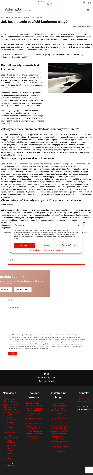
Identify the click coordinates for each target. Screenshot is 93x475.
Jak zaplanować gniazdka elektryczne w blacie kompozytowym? (59, 449)
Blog (9, 456)
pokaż (88, 26)
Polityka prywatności (46, 377)
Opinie (9, 453)
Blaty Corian (10, 420)
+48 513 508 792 (83, 399)
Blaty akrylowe (9, 401)
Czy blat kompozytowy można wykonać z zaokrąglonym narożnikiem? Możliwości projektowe (59, 439)
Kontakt (9, 458)
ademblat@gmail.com (83, 401)
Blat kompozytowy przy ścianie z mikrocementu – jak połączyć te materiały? (59, 428)
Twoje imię (11, 252)
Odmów (46, 245)
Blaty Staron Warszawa (34, 403)
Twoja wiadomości (13, 307)
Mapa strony (12, 465)
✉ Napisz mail (22, 290)
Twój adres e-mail (13, 260)
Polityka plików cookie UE (37, 250)
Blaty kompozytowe (11, 407)
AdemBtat (29, 10)
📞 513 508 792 (43, 1)
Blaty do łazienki (10, 409)
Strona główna (6, 17)
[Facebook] (84, 2)
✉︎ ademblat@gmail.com (46, 4)
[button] (78, 225)
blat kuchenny (34, 164)
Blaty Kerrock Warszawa (34, 408)
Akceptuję (24, 245)
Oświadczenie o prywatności (54, 250)
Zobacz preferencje (69, 245)
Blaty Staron (10, 417)
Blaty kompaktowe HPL (10, 404)
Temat (10, 300)
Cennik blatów (9, 443)
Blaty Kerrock (10, 422)
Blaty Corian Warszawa (34, 406)
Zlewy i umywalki (11, 425)
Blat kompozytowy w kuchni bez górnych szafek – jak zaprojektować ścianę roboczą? (59, 408)
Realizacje (9, 451)
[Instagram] (89, 2)
